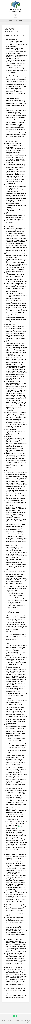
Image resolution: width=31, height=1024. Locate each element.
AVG (19, 827)
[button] (15, 16)
